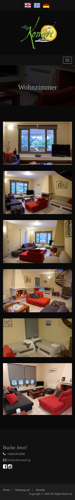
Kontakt (40, 489)
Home (6, 489)
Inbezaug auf (22, 489)
